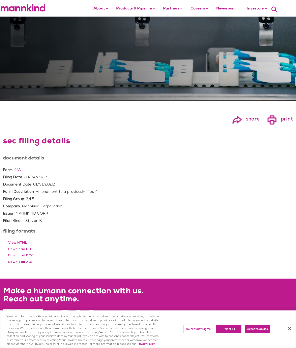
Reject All (229, 329)
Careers (197, 8)
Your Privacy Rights (197, 329)
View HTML (17, 242)
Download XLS (20, 262)
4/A (17, 169)
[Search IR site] (274, 9)
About (99, 8)
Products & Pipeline (134, 8)
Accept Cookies (257, 329)
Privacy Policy (146, 344)
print (280, 118)
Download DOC (21, 255)
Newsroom (226, 8)
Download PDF (20, 249)
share (246, 118)
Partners (171, 8)
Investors (255, 8)
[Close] (289, 328)
